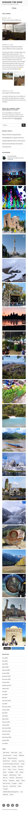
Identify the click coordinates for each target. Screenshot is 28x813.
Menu (14, 8)
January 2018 (5, 673)
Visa (21, 791)
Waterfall (5, 794)
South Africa (13, 786)
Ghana (4, 772)
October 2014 (5, 734)
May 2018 (4, 661)
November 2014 (6, 731)
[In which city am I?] (14, 294)
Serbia (20, 783)
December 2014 (6, 728)
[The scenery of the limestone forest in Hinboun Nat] (14, 367)
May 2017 (4, 697)
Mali (19, 775)
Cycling (14, 766)
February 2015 (6, 722)
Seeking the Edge (12, 2)
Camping (14, 761)
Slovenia (5, 786)
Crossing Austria (6, 146)
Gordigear (11, 772)
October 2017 (5, 682)
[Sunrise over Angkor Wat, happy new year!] (14, 319)
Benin (4, 758)
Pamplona (11, 780)
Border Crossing (12, 758)
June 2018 (5, 658)
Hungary (5, 775)
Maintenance (12, 775)
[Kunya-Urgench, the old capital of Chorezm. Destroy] (14, 222)
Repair (18, 780)
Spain (19, 786)
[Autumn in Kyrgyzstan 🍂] (14, 561)
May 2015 (4, 713)
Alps (20, 752)
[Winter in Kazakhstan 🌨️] (14, 513)
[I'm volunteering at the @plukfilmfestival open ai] (14, 173)
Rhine (23, 780)
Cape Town (21, 761)
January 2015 (5, 725)
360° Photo (6, 752)
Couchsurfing (6, 766)
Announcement (7, 755)
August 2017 (5, 688)
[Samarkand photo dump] (14, 610)
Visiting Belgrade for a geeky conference (13, 137)
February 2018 (6, 670)
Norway (5, 780)
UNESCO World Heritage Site (10, 791)
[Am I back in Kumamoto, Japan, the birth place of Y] (14, 197)
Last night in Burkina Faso (11, 93)
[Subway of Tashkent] (14, 585)
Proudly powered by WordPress (9, 809)
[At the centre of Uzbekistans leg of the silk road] (14, 634)
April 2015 (5, 716)
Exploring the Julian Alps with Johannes (12, 143)
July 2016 (4, 703)
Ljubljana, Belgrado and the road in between (13, 140)
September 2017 (6, 685)
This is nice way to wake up (11, 20)
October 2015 (5, 710)
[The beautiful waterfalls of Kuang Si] (14, 416)
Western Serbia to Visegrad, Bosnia (11, 134)
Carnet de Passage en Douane (11, 764)
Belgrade (21, 755)
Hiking (21, 772)
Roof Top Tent (6, 783)
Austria (15, 755)
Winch (11, 794)
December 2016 (6, 700)
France (15, 769)
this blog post (18, 118)
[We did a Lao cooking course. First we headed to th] (14, 391)
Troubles (5, 789)
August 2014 (5, 740)
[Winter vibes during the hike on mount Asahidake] (14, 270)
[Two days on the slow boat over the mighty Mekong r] (14, 440)
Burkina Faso (6, 761)
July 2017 (4, 691)
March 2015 (5, 719)
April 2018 (5, 664)
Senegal (14, 783)
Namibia (12, 777)
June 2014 (5, 743)
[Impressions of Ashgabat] (14, 246)
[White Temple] (14, 464)
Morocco (5, 777)
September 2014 (6, 737)
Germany (20, 769)
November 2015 (6, 706)
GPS (17, 772)
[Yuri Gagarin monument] (14, 537)
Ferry (4, 769)
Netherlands (19, 777)
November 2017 (6, 679)
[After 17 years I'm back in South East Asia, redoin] (14, 488)
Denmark (20, 766)
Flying (9, 769)
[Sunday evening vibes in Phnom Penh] (14, 343)
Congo (22, 764)
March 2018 (5, 667)
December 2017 (6, 676)
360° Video (14, 752)
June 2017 (5, 694)
